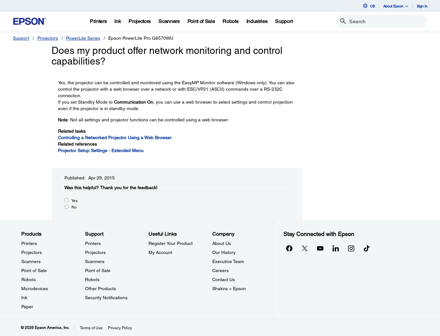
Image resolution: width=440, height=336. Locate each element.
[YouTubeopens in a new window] (320, 248)
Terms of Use (91, 328)
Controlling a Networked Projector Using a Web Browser (115, 137)
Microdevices (34, 288)
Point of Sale (34, 270)
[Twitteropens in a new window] (305, 248)
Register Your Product (170, 243)
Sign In (422, 6)
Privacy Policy (120, 328)
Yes (75, 201)
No (74, 207)
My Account (160, 252)
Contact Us (223, 279)
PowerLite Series (83, 38)
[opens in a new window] (366, 248)
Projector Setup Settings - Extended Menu (101, 150)
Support (21, 38)
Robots (28, 279)
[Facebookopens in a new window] (289, 248)
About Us (221, 243)
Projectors (47, 38)
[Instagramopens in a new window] (351, 248)
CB (372, 6)
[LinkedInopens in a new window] (335, 248)
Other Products (100, 288)
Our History (223, 252)
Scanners (31, 261)
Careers (220, 270)
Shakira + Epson (229, 288)
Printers (29, 243)
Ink (24, 297)
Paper (27, 306)
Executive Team (228, 261)
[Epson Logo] (29, 21)
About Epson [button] (393, 6)
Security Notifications (106, 297)
